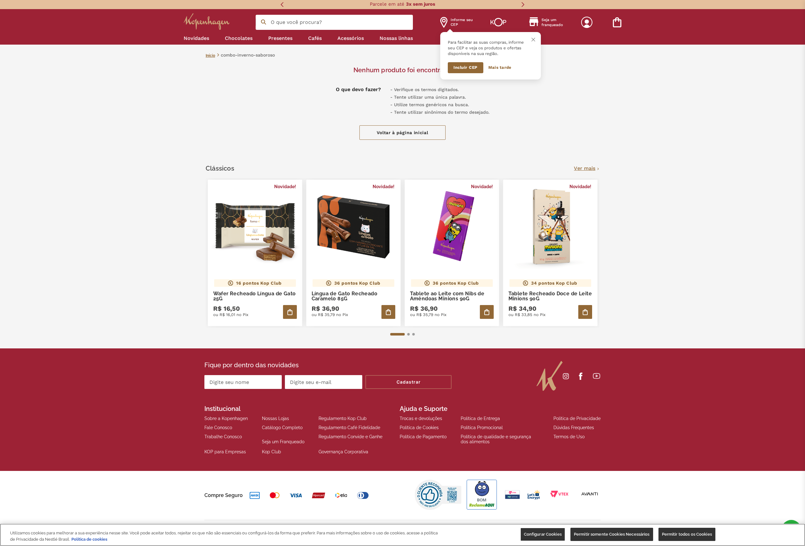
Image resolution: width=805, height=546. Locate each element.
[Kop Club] (498, 22)
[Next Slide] (523, 4)
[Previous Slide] (282, 4)
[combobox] (334, 22)
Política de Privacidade (577, 418)
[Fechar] (533, 39)
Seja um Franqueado (283, 441)
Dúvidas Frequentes (573, 427)
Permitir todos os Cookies (687, 534)
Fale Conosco (218, 427)
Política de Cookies (419, 427)
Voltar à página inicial (402, 132)
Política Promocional (482, 427)
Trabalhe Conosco (223, 436)
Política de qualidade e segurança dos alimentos (496, 439)
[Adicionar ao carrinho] (290, 312)
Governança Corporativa (343, 451)
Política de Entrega (480, 418)
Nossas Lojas (275, 418)
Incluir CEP (465, 67)
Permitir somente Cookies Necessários (612, 534)
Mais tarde (500, 67)
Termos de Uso (569, 436)
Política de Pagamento (423, 436)
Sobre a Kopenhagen (226, 418)
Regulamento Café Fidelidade (349, 427)
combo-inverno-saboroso (248, 55)
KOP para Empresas (225, 451)
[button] (397, 334)
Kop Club (271, 451)
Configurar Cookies (543, 534)
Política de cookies (89, 539)
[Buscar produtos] (263, 22)
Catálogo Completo (282, 427)
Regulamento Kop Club (343, 418)
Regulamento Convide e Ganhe (350, 436)
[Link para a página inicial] (210, 55)
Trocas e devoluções (421, 418)
